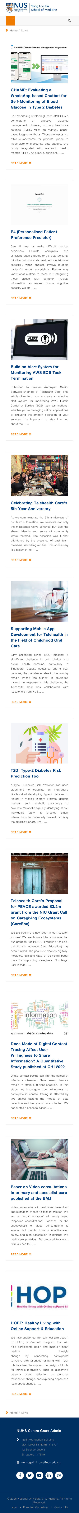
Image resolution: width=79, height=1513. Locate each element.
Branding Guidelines (36, 1507)
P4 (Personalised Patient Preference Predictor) (34, 234)
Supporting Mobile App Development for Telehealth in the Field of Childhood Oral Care (39, 637)
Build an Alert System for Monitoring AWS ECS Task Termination (36, 372)
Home (13, 30)
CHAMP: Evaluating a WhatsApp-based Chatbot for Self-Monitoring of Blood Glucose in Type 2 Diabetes (39, 98)
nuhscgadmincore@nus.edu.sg (40, 1462)
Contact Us (61, 1507)
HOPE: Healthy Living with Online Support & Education (37, 1325)
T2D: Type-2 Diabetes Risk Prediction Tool (36, 773)
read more (19, 163)
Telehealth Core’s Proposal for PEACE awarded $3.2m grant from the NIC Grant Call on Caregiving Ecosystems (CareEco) (39, 912)
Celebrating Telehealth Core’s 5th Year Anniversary (39, 505)
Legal (14, 1507)
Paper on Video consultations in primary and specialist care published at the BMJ (39, 1192)
